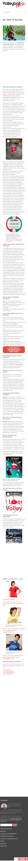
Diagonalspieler (6, 95)
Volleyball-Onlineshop (6, 828)
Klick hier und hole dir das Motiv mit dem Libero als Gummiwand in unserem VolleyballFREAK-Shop (13, 657)
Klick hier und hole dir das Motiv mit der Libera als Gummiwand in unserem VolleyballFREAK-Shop (14, 630)
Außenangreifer (11, 94)
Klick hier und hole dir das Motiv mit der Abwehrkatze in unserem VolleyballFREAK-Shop (13, 603)
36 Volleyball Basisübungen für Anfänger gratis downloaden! (13, 349)
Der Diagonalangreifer (9, 672)
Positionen (5, 100)
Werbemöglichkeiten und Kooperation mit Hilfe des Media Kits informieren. (11, 820)
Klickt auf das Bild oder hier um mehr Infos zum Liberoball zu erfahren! (14, 240)
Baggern (6, 164)
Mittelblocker (19, 94)
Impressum (3, 843)
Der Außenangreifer (9, 671)
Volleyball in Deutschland (7, 836)
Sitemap (2, 841)
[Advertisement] (14, 68)
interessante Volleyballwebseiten (8, 838)
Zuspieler (5, 94)
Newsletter (3, 831)
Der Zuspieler (7, 669)
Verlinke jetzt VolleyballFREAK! (8, 833)
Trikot (18, 97)
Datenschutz (3, 846)
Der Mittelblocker (8, 674)
